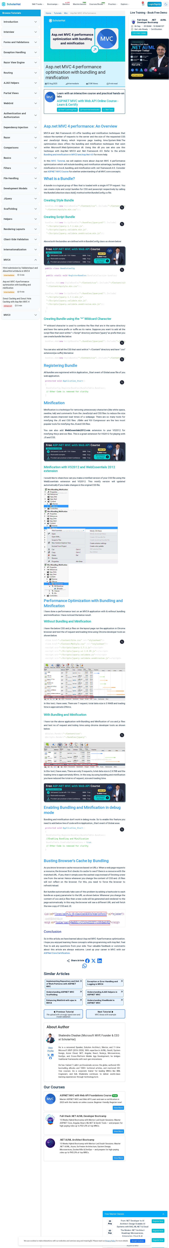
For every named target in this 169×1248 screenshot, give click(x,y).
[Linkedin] (52, 1055)
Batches (66, 3)
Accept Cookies (138, 1241)
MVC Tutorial (57, 161)
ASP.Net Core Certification (57, 953)
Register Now (158, 1221)
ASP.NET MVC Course (58, 171)
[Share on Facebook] (88, 960)
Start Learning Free (68, 110)
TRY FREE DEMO (139, 33)
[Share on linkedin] (99, 960)
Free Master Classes (114, 1214)
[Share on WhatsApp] (84, 965)
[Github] (50, 1058)
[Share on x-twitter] (94, 960)
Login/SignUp (155, 4)
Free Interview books (91, 110)
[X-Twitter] (48, 1055)
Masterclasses (79, 3)
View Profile (50, 1049)
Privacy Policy (110, 1241)
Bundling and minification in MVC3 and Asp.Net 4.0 (68, 154)
